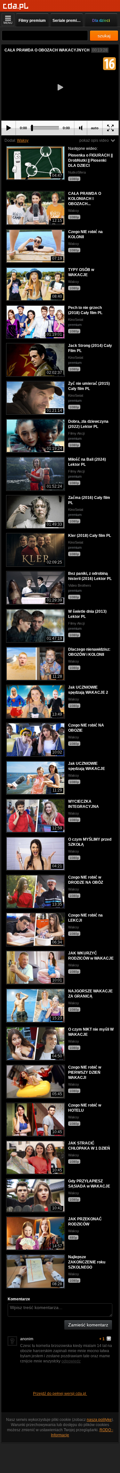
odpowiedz (71, 1361)
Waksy (22, 140)
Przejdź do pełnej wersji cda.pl (60, 1393)
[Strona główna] (15, 6)
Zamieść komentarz (88, 1324)
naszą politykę (99, 1419)
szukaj (104, 35)
